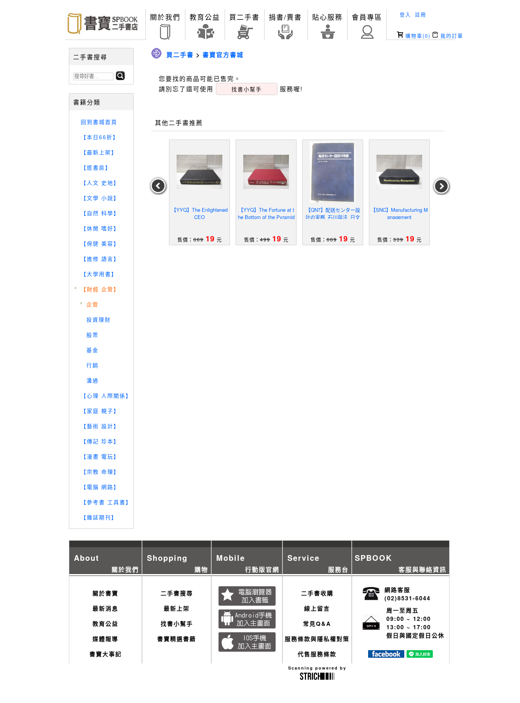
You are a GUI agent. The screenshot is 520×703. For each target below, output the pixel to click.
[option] (199, 192)
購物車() (417, 35)
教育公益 (205, 17)
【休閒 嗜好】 (100, 228)
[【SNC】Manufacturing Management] (399, 172)
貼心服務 (327, 17)
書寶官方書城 (223, 54)
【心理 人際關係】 (106, 395)
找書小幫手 (177, 623)
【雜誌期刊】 (99, 517)
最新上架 (177, 608)
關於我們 (165, 17)
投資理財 (98, 319)
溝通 (92, 380)
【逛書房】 (96, 167)
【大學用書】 (99, 274)
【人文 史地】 (100, 182)
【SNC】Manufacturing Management (399, 213)
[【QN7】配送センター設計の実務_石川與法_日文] (332, 171)
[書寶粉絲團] (386, 655)
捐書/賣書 (285, 17)
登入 (405, 14)
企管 (92, 304)
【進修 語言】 (100, 258)
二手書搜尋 (177, 593)
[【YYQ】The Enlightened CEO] (199, 172)
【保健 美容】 (100, 243)
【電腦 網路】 (100, 486)
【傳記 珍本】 (100, 441)
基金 (92, 350)
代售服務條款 (317, 654)
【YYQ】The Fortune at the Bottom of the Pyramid (266, 213)
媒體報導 (105, 639)
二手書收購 (317, 593)
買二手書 (244, 17)
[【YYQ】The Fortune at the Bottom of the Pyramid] (266, 172)
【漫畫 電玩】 (100, 456)
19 (210, 238)
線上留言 (317, 608)
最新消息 (105, 608)
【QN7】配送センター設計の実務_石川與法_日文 (332, 213)
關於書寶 (105, 593)
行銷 (92, 365)
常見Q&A (317, 623)
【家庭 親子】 (100, 410)
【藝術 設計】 (100, 426)
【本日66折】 (100, 137)
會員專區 (367, 17)
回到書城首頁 (99, 121)
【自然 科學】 (100, 213)
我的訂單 (450, 35)
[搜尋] (120, 77)
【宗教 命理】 (100, 471)
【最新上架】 (99, 152)
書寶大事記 (105, 654)
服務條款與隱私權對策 (317, 639)
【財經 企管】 (100, 289)
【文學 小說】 (100, 198)
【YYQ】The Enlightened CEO (199, 213)
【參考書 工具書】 (106, 502)
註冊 (420, 14)
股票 (92, 334)
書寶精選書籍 (176, 639)
